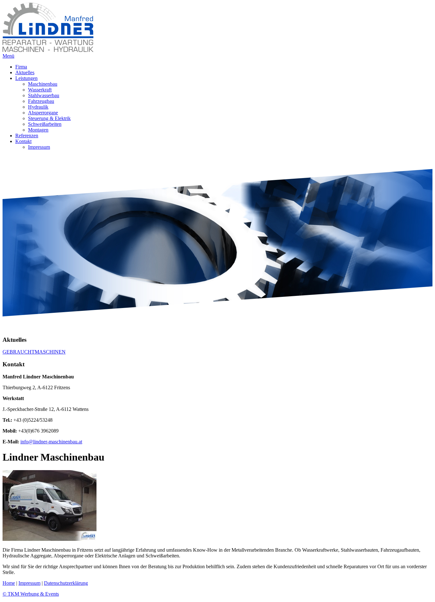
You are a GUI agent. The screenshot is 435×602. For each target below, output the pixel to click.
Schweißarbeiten (44, 124)
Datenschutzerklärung (66, 583)
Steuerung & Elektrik (49, 118)
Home (9, 583)
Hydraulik (38, 107)
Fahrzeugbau (41, 101)
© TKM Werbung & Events (31, 594)
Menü (8, 56)
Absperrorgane (43, 112)
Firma (21, 66)
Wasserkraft (40, 89)
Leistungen (26, 78)
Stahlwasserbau (43, 95)
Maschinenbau (42, 84)
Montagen (38, 130)
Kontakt (23, 141)
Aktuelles (24, 72)
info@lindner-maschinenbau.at (51, 441)
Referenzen (26, 135)
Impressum (39, 147)
